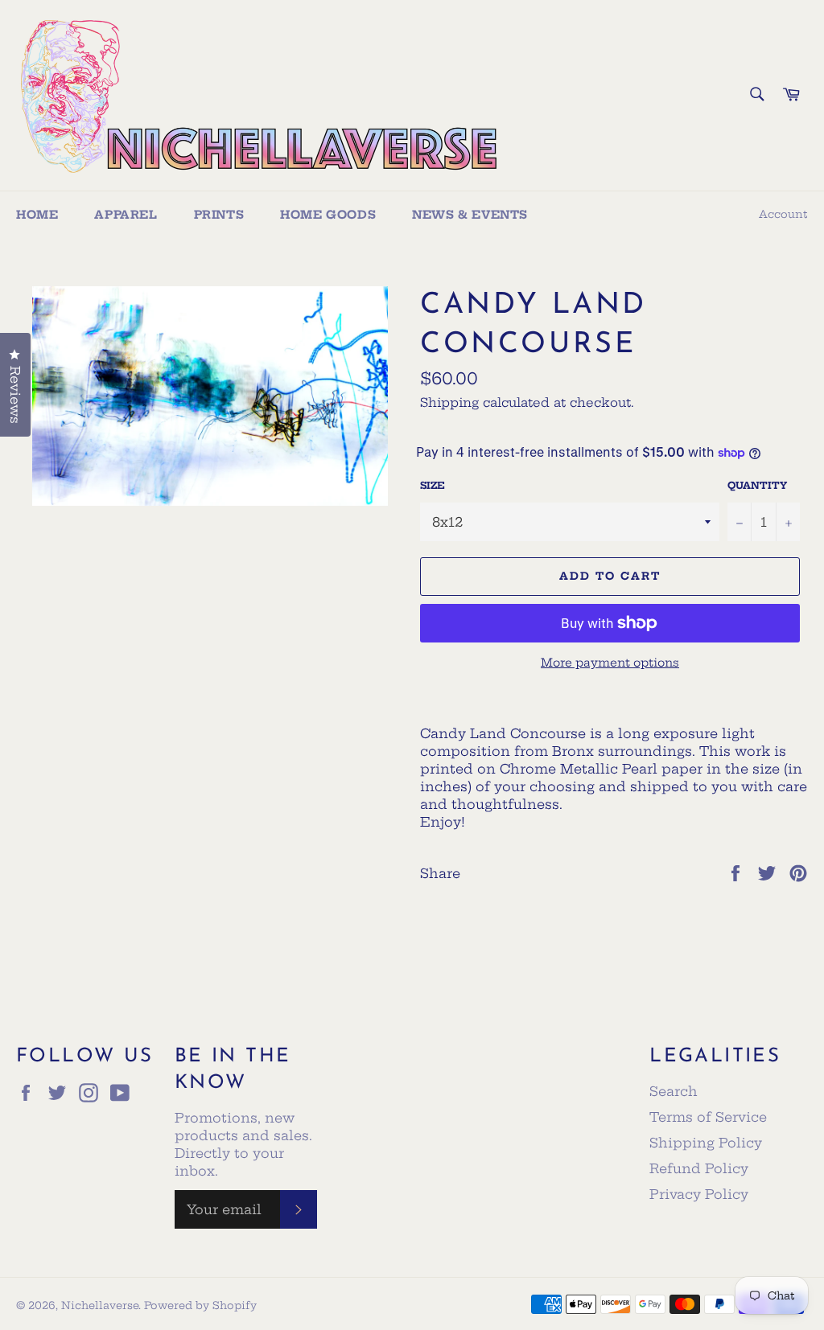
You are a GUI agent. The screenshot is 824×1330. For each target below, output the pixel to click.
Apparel (125, 214)
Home (37, 214)
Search (673, 1091)
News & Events (470, 214)
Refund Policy (698, 1168)
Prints (219, 214)
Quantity (757, 485)
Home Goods (328, 214)
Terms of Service (708, 1117)
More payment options (610, 662)
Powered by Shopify (200, 1305)
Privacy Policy (698, 1194)
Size (432, 485)
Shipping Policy (705, 1143)
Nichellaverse (99, 1305)
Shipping (449, 402)
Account (783, 213)
